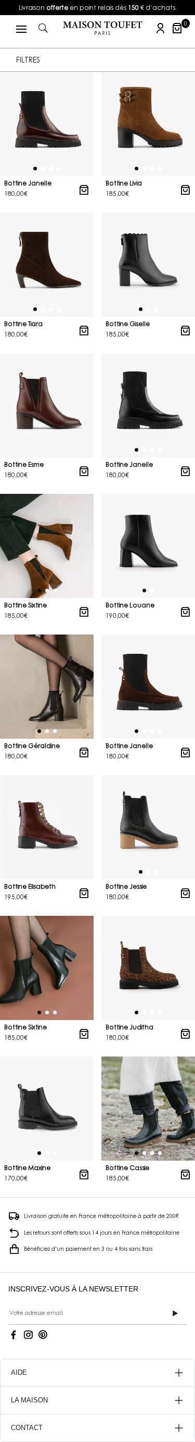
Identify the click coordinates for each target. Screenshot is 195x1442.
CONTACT (27, 1428)
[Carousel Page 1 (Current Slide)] (35, 167)
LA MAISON (29, 1400)
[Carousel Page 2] (43, 167)
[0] (177, 28)
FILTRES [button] (28, 59)
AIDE (19, 1372)
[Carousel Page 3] (51, 167)
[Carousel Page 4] (58, 167)
